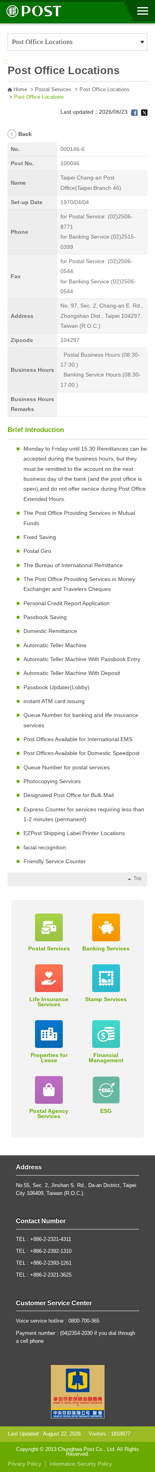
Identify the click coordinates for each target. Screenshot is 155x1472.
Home (20, 89)
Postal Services (53, 89)
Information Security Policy (81, 1464)
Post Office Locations (104, 89)
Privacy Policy (24, 1464)
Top (137, 878)
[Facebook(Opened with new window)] (134, 112)
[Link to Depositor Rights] (78, 1391)
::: (5, 61)
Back (25, 134)
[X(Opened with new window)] (144, 112)
